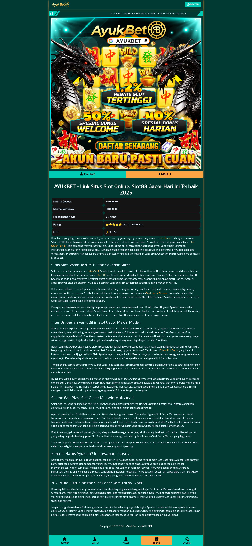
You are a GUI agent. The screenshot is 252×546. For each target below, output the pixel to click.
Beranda (65, 543)
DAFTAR (89, 174)
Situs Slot (93, 270)
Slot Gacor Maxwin (156, 292)
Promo (156, 543)
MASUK (166, 174)
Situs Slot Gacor (169, 350)
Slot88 (101, 274)
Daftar (95, 543)
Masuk (126, 543)
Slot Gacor (165, 238)
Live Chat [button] (187, 543)
